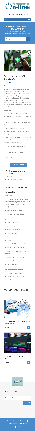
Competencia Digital (19, 32)
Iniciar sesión (15, 14)
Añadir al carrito (18, 164)
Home (9, 32)
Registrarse (25, 14)
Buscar (27, 402)
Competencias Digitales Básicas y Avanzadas (17, 319)
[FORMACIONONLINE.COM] (17, 5)
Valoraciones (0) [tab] (22, 187)
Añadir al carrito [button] (15, 327)
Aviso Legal (22, 423)
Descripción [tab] (9, 187)
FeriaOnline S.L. (13, 423)
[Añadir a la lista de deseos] (20, 327)
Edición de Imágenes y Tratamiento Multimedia (17, 354)
